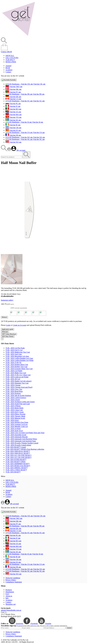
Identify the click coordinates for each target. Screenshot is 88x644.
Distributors (10, 592)
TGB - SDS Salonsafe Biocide (17, 437)
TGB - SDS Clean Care (14, 410)
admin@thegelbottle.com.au (11, 610)
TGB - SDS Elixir (12, 420)
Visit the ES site (15, 130)
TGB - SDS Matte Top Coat (16, 373)
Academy (9, 70)
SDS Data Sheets (8, 336)
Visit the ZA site (15, 112)
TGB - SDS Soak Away (14, 431)
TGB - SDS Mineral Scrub (15, 418)
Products (9, 590)
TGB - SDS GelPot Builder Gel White (19, 360)
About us (9, 596)
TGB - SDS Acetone (13, 429)
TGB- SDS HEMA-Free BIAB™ (18, 466)
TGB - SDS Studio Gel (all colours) (19, 381)
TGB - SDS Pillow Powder (15, 414)
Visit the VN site (15, 117)
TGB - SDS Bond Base (14, 391)
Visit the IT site (14, 106)
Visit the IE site (14, 125)
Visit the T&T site (15, 87)
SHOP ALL (10, 56)
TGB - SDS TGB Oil (13, 362)
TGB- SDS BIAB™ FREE (16, 462)
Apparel (8, 66)
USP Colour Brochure (9, 334)
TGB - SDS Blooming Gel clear (17, 356)
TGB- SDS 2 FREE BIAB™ (16, 470)
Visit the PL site (15, 104)
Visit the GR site (15, 128)
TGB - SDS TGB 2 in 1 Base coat (18, 375)
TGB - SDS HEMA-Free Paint (17, 422)
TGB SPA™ (10, 60)
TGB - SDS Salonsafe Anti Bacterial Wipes (21, 439)
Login (8, 325)
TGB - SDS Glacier (13, 400)
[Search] (4, 150)
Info (7, 598)
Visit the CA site (15, 99)
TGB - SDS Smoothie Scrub (16, 435)
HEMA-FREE (11, 62)
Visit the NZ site (39, 137)
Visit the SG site (39, 101)
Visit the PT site (15, 92)
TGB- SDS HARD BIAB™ (16, 460)
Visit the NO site (15, 142)
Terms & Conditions (13, 578)
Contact (8, 72)
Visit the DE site (15, 97)
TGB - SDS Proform (13, 393)
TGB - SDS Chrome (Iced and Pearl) (19, 387)
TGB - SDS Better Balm (14, 408)
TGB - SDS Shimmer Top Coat (17, 383)
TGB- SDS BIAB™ (13, 472)
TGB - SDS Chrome (13, 385)
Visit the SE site (15, 120)
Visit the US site (39, 132)
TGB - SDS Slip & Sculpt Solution (18, 395)
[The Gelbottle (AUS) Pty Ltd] (18, 36)
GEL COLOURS (12, 58)
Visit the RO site (15, 109)
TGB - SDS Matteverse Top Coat (18, 352)
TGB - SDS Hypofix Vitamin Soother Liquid (22, 443)
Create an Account (19, 325)
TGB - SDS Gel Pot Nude (15, 348)
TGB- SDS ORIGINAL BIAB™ (18, 451)
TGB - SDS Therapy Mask (15, 416)
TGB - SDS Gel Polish (14, 371)
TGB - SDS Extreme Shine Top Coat (19, 369)
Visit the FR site (15, 135)
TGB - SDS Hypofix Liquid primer (18, 445)
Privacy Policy (11, 580)
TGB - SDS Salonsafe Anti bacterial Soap (21, 441)
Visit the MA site (15, 115)
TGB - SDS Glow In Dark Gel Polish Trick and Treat (25, 433)
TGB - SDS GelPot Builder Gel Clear (19, 358)
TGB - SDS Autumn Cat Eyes (17, 424)
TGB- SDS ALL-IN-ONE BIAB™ (19, 455)
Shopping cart (11, 604)
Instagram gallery (7, 300)
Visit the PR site (38, 94)
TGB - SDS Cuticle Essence (16, 398)
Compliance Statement (14, 582)
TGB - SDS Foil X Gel (14, 350)
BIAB (8, 68)
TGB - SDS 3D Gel (13, 379)
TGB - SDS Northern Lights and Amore (20, 402)
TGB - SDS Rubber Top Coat (16, 367)
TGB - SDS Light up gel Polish (17, 377)
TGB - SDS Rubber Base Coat (17, 364)
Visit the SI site (37, 122)
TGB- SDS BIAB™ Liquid (16, 447)
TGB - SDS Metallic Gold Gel (17, 426)
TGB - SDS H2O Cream (15, 412)
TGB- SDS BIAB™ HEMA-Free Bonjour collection (25, 449)
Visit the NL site (39, 139)
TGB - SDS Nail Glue (14, 354)
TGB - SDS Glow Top (14, 389)
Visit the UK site (39, 84)
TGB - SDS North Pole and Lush (18, 404)
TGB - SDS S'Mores (13, 406)
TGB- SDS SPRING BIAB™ (17, 468)
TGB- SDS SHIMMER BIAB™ (18, 464)
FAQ (7, 594)
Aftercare (5, 332)
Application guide (7, 329)
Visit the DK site (15, 89)
